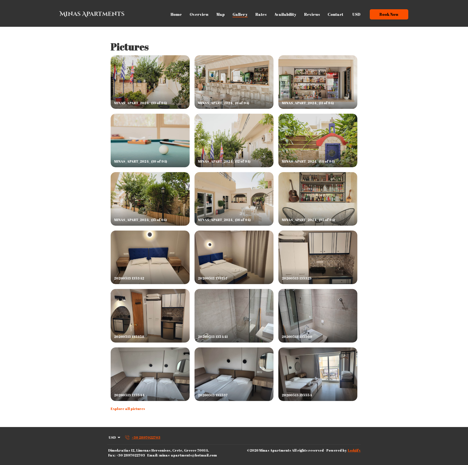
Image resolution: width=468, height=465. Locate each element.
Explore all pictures (128, 408)
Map (220, 14)
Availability (285, 14)
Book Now (389, 14)
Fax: (111, 455)
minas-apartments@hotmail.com (188, 455)
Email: (152, 455)
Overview (199, 14)
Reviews (312, 14)
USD (356, 14)
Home (176, 14)
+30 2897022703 (131, 455)
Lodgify (354, 450)
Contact (335, 14)
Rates (260, 14)
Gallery (240, 14)
